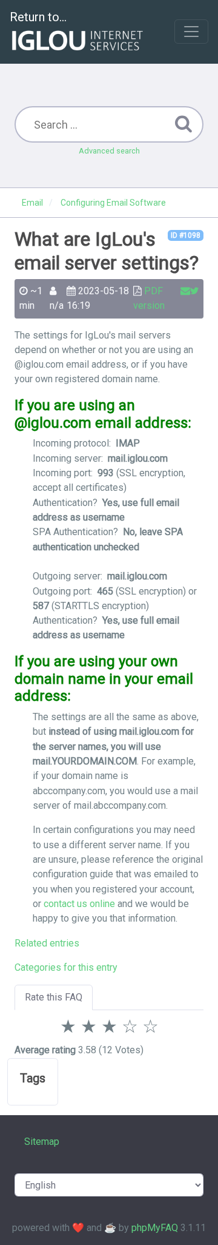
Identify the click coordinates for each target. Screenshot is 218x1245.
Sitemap (41, 1141)
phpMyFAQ (154, 1227)
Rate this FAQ (53, 997)
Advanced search (109, 150)
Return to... (38, 17)
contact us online (79, 903)
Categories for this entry (66, 967)
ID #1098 (185, 235)
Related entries (47, 943)
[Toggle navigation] (191, 31)
